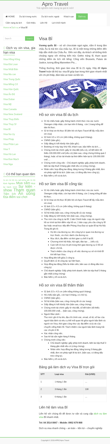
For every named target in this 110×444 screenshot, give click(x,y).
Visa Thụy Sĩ (9, 124)
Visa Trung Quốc (11, 79)
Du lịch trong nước (28, 16)
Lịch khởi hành (59, 23)
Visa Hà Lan (9, 154)
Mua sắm (23, 183)
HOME (11, 16)
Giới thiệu (31, 23)
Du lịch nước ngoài (50, 16)
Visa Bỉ (7, 129)
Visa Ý (6, 149)
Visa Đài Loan (10, 64)
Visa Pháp (8, 139)
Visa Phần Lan (10, 144)
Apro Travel (55, 4)
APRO (57, 440)
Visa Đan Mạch (11, 159)
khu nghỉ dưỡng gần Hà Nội (25, 180)
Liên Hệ (43, 23)
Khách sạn (69, 16)
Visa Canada (10, 109)
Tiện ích (9, 193)
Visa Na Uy (9, 134)
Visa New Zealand (12, 114)
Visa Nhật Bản (10, 69)
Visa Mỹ (7, 104)
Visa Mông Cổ (10, 84)
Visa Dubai (9, 99)
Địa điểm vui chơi (15, 197)
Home (6, 27)
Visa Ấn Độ (9, 94)
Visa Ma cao (9, 74)
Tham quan (24, 190)
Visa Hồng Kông (11, 59)
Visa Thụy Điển (11, 119)
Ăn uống (26, 193)
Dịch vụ (82, 16)
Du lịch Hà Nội (8, 180)
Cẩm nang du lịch (14, 23)
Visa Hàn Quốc (11, 89)
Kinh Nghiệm (9, 183)
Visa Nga (8, 164)
